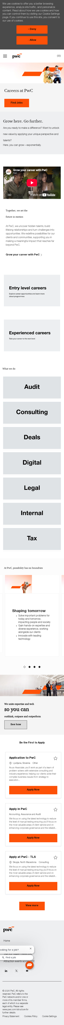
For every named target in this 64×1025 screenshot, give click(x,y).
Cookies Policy (30, 1017)
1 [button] (24, 667)
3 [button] (34, 667)
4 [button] (39, 667)
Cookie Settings (49, 1017)
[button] (32, 906)
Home (7, 941)
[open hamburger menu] (5, 56)
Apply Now (42, 790)
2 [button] (29, 667)
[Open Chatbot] (29, 965)
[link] (16, 103)
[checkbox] (55, 758)
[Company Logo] (18, 56)
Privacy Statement (10, 1017)
